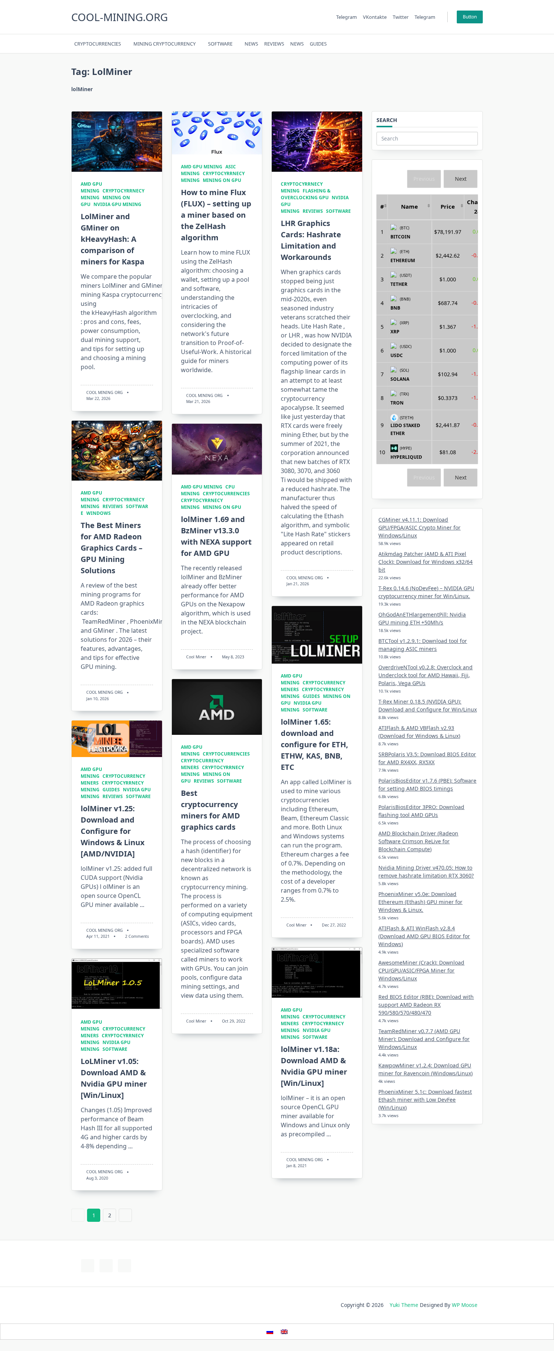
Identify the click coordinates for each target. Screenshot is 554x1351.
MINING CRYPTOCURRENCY (164, 43)
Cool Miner (196, 656)
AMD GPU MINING (91, 187)
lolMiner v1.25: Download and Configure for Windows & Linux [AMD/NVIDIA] (113, 831)
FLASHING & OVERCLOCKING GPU (306, 194)
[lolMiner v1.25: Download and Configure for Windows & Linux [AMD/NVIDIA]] (117, 739)
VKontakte (375, 17)
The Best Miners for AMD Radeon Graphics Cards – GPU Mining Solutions (111, 548)
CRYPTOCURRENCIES (97, 43)
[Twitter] (436, 44)
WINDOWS (98, 513)
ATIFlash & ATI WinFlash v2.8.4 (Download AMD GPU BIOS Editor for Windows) (424, 936)
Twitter (401, 17)
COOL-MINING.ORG (119, 17)
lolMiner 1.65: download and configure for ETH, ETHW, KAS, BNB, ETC (314, 744)
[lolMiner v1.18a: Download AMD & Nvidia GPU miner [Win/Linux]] (317, 972)
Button (470, 17)
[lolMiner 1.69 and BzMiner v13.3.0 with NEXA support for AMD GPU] (217, 449)
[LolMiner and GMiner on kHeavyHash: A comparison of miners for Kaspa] (117, 141)
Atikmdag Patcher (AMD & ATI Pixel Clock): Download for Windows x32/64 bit (425, 561)
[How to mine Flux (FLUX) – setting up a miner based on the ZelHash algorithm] (217, 132)
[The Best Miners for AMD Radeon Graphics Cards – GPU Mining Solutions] (117, 451)
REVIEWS (274, 43)
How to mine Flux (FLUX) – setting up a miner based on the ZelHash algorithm (216, 215)
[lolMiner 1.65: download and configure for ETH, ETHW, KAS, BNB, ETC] (317, 635)
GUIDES (318, 43)
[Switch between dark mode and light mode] (459, 43)
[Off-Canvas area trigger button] (479, 43)
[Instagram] (445, 44)
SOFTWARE (220, 43)
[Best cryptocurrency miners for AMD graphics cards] (217, 707)
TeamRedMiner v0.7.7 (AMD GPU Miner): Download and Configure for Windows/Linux (424, 1038)
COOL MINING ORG (104, 392)
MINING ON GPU (222, 180)
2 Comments (137, 936)
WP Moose (464, 1304)
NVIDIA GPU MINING (117, 204)
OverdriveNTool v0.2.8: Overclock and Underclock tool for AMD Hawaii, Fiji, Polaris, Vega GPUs (425, 675)
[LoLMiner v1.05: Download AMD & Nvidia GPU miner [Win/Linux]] (117, 984)
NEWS (251, 43)
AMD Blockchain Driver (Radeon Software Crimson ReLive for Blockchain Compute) (418, 841)
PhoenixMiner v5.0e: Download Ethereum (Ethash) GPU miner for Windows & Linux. (420, 901)
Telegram (346, 17)
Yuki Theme (404, 1304)
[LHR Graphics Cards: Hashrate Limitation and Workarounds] (317, 141)
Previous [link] (424, 178)
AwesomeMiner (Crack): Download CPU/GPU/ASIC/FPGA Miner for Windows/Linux (421, 970)
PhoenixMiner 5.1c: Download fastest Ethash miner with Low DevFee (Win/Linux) (425, 1099)
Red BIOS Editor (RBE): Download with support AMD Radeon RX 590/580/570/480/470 (426, 1004)
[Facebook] (426, 44)
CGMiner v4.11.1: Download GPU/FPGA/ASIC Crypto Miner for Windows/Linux (419, 527)
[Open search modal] (469, 43)
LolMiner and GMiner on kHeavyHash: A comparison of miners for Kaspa (112, 239)
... (142, 905)
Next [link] (461, 178)
